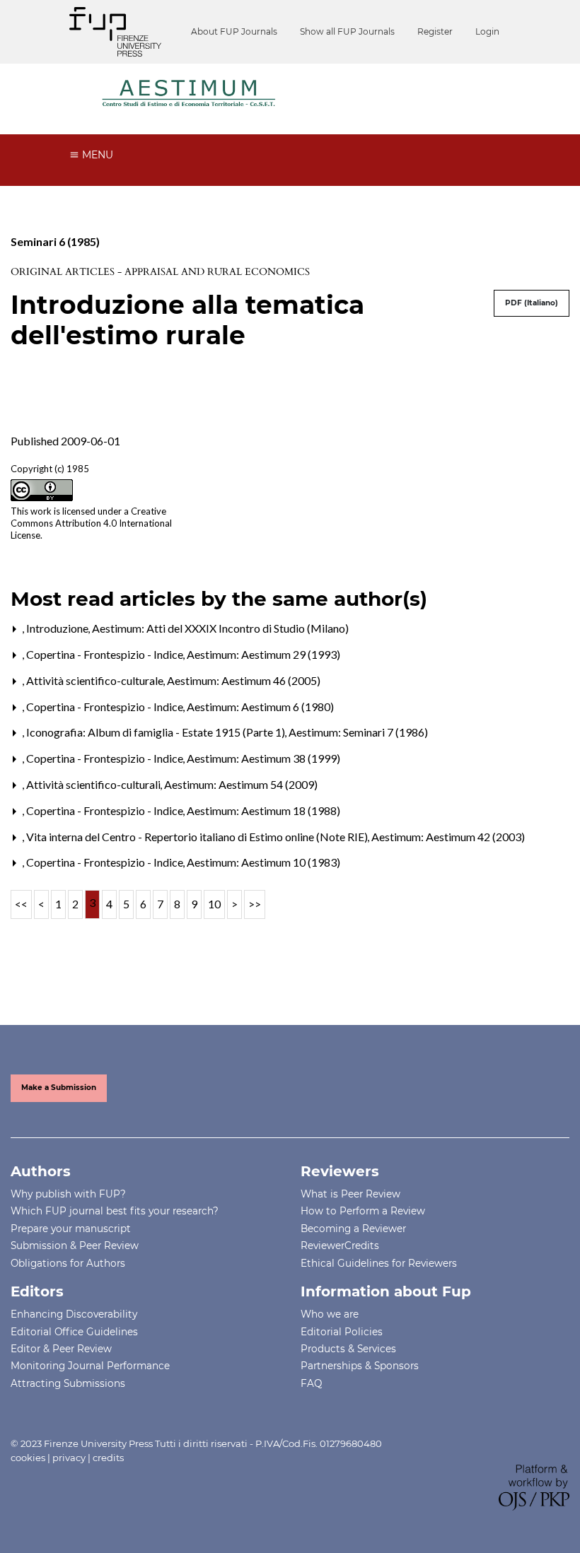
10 (214, 903)
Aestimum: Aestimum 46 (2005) (243, 680)
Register (435, 31)
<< (21, 903)
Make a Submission (58, 1087)
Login (487, 31)
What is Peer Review (350, 1194)
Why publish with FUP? (68, 1194)
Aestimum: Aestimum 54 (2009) (241, 784)
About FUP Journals (234, 31)
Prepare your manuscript (71, 1228)
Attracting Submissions (68, 1383)
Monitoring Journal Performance (90, 1365)
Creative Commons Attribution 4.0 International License (91, 523)
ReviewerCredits (340, 1245)
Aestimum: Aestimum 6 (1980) (260, 706)
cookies (28, 1457)
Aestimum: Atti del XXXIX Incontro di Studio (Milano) (220, 628)
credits (108, 1457)
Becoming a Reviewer (353, 1228)
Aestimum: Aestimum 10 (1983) (263, 862)
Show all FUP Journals (347, 31)
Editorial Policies (342, 1331)
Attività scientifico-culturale (96, 680)
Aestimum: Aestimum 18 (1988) (263, 810)
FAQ (311, 1383)
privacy (69, 1457)
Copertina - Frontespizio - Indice (105, 654)
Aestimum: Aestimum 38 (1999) (263, 758)
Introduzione (58, 628)
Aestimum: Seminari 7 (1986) (358, 732)
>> (254, 903)
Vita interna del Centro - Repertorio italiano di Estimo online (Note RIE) (198, 836)
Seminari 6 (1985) (55, 241)
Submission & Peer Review (75, 1245)
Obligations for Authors (68, 1263)
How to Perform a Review (363, 1211)
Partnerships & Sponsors (360, 1365)
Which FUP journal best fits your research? (115, 1211)
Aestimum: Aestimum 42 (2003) (448, 836)
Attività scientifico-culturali (94, 784)
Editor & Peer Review (61, 1348)
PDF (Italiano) (531, 302)
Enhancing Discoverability (74, 1314)
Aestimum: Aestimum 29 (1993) (263, 654)
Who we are (330, 1314)
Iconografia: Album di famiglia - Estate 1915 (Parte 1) (156, 732)
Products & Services (348, 1348)
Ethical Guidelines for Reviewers (379, 1263)
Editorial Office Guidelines (74, 1331)
